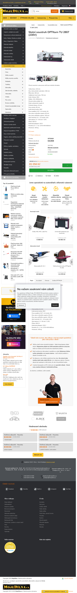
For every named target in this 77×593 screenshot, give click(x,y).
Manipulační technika (9, 161)
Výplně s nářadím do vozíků (11, 32)
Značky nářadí (43, 506)
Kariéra (41, 518)
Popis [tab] (31, 280)
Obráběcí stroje (8, 165)
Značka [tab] (57, 280)
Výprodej (6, 531)
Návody (41, 527)
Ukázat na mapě (50, 462)
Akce (5, 525)
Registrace (65, 6)
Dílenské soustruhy (53, 147)
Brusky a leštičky (9, 103)
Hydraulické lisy (8, 57)
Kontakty (16, 6)
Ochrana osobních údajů (10, 516)
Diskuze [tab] (47, 280)
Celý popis (31, 131)
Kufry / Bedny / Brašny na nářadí (12, 38)
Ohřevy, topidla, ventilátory (11, 146)
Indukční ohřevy (8, 152)
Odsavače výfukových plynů (11, 171)
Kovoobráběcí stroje (9, 66)
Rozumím (55, 305)
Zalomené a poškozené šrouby (12, 127)
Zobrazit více (38, 455)
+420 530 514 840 (30, 468)
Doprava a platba (9, 506)
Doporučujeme (8, 529)
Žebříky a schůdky (8, 155)
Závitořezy (8, 112)
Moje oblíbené (8, 502)
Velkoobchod (7, 504)
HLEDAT (54, 11)
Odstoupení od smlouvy (10, 518)
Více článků (8, 384)
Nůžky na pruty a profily (11, 78)
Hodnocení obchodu (38, 426)
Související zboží (34, 211)
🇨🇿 (69, 6)
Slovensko (7, 511)
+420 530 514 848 (31, 470)
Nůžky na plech (9, 75)
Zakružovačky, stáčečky (11, 90)
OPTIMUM (51, 138)
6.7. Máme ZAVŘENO (9, 366)
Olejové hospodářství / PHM (11, 131)
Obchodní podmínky (9, 513)
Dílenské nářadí (8, 50)
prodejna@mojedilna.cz (43, 470)
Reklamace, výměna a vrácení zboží (13, 522)
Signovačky (8, 109)
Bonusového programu (43, 161)
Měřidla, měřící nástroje (10, 115)
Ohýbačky (7, 81)
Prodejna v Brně (7, 6)
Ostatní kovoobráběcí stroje (12, 106)
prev (30, 228)
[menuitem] (4, 18)
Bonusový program (46, 6)
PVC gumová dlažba (9, 174)
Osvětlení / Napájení (9, 118)
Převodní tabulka (44, 522)
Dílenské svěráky (8, 53)
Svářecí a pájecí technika (10, 63)
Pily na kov (8, 100)
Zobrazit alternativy (33, 157)
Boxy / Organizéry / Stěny (10, 41)
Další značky (61, 419)
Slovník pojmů (43, 520)
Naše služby (42, 511)
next (72, 228)
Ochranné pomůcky (9, 121)
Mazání (6, 143)
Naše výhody (42, 509)
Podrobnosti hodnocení (52, 38)
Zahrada (6, 149)
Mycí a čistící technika (9, 134)
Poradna (41, 516)
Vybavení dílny (11, 26)
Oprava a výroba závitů (10, 124)
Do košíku (51, 170)
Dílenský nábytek (8, 44)
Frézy (6, 72)
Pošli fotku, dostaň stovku (46, 513)
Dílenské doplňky (8, 47)
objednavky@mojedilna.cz (43, 468)
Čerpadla (6, 168)
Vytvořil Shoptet (68, 578)
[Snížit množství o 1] (67, 165)
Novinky (6, 527)
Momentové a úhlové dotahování (12, 35)
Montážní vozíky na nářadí (11, 29)
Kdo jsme (42, 504)
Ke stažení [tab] (39, 280)
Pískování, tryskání (9, 140)
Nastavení (21, 305)
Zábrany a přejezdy (9, 158)
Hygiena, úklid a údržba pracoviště (13, 137)
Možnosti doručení (33, 143)
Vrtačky (7, 97)
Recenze (41, 525)
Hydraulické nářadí (9, 60)
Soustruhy (8, 69)
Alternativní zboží (35, 246)
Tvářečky (7, 84)
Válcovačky (8, 94)
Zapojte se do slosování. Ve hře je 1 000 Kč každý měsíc (13, 357)
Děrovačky (8, 87)
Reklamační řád (8, 520)
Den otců (5, 374)
